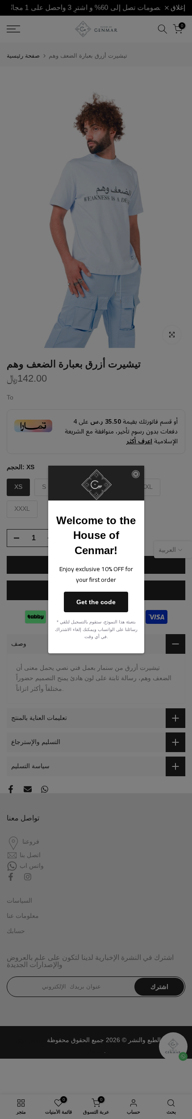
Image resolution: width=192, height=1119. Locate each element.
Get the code (96, 602)
